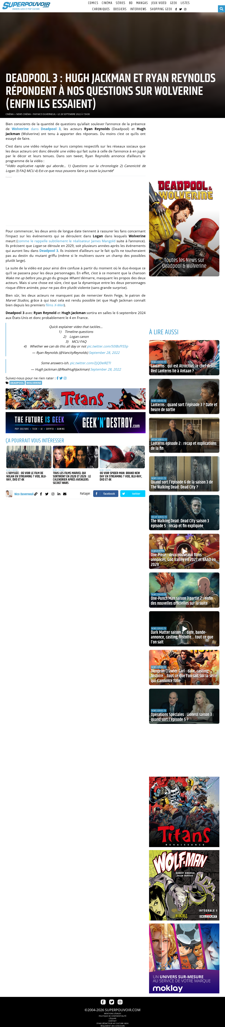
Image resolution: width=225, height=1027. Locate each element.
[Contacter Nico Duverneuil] (64, 493)
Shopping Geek (161, 9)
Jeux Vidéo (159, 3)
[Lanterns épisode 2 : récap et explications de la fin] (184, 435)
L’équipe (112, 1018)
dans (36, 129)
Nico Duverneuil (46, 114)
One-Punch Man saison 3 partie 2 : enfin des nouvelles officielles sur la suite (182, 601)
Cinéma (107, 3)
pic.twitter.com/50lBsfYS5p (107, 346)
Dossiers (120, 9)
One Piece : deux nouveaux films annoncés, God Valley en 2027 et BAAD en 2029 (183, 560)
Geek (173, 3)
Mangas (142, 3)
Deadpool (17, 382)
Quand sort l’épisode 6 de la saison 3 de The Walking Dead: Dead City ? (182, 485)
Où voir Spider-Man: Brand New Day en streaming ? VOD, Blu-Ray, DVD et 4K (121, 476)
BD (131, 3)
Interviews (138, 9)
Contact (112, 1021)
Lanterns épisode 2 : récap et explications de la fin (183, 446)
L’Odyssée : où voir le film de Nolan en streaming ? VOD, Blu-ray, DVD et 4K (26, 476)
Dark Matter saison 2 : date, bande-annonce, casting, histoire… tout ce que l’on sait (182, 637)
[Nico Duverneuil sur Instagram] (52, 493)
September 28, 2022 (104, 352)
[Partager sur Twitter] (133, 493)
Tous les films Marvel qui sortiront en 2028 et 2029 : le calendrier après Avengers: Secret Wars (72, 478)
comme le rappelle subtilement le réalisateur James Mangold (66, 241)
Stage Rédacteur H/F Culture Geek (112, 1023)
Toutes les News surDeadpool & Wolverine (184, 263)
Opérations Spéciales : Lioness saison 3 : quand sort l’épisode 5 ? (182, 717)
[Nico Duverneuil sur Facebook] (40, 493)
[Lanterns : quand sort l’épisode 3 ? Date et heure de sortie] (184, 396)
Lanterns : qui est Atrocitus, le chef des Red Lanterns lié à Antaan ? (181, 368)
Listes (185, 3)
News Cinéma (23, 114)
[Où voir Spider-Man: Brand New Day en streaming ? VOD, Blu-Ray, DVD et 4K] (122, 457)
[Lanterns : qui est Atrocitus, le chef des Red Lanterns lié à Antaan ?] (184, 357)
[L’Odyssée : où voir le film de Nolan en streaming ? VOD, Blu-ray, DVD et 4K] (29, 457)
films (55, 305)
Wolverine (34, 382)
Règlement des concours (113, 1026)
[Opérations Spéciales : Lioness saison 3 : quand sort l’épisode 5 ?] (184, 706)
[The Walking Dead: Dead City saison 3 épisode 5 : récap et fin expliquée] (184, 512)
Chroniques (101, 9)
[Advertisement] (75, 201)
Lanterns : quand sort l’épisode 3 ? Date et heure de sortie (184, 407)
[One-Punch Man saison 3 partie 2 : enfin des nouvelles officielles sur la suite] (184, 590)
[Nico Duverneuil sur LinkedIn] (58, 493)
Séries (120, 3)
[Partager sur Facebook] (105, 493)
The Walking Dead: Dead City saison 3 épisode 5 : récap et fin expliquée (180, 523)
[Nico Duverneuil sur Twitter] (46, 493)
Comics (93, 3)
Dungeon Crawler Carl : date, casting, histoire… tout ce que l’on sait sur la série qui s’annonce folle (184, 676)
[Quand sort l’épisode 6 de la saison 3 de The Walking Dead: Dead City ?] (184, 473)
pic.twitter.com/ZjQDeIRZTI (90, 363)
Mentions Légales (112, 1013)
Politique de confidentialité (112, 1016)
